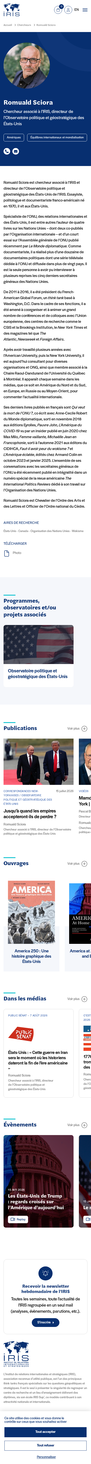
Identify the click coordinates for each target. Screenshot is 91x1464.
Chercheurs (24, 25)
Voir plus (73, 728)
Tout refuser (45, 1445)
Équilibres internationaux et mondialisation (57, 137)
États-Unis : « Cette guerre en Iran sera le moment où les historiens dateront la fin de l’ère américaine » (38, 1061)
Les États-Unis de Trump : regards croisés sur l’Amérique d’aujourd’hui (36, 1202)
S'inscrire (44, 1322)
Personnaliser (46, 1457)
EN (76, 10)
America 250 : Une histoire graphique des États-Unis (31, 956)
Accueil (8, 25)
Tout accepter (45, 1432)
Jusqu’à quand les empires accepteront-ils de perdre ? (30, 814)
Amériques (14, 137)
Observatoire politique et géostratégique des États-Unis (38, 674)
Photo (17, 553)
